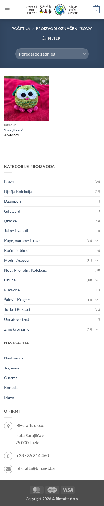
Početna (21, 28)
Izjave (9, 397)
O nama (10, 377)
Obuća (10, 279)
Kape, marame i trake (22, 240)
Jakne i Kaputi (16, 230)
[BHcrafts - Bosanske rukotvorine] (52, 10)
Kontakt (11, 387)
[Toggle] (96, 241)
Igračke (10, 221)
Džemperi (12, 201)
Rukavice (12, 289)
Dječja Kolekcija (18, 191)
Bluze (9, 181)
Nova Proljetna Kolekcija (25, 270)
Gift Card (12, 211)
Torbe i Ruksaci (17, 309)
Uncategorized (16, 319)
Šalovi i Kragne (17, 299)
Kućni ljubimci (16, 250)
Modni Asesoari (17, 260)
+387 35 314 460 (32, 455)
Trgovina (11, 368)
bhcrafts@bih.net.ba (35, 468)
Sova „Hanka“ (13, 130)
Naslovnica (13, 358)
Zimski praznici (17, 329)
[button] (7, 9)
